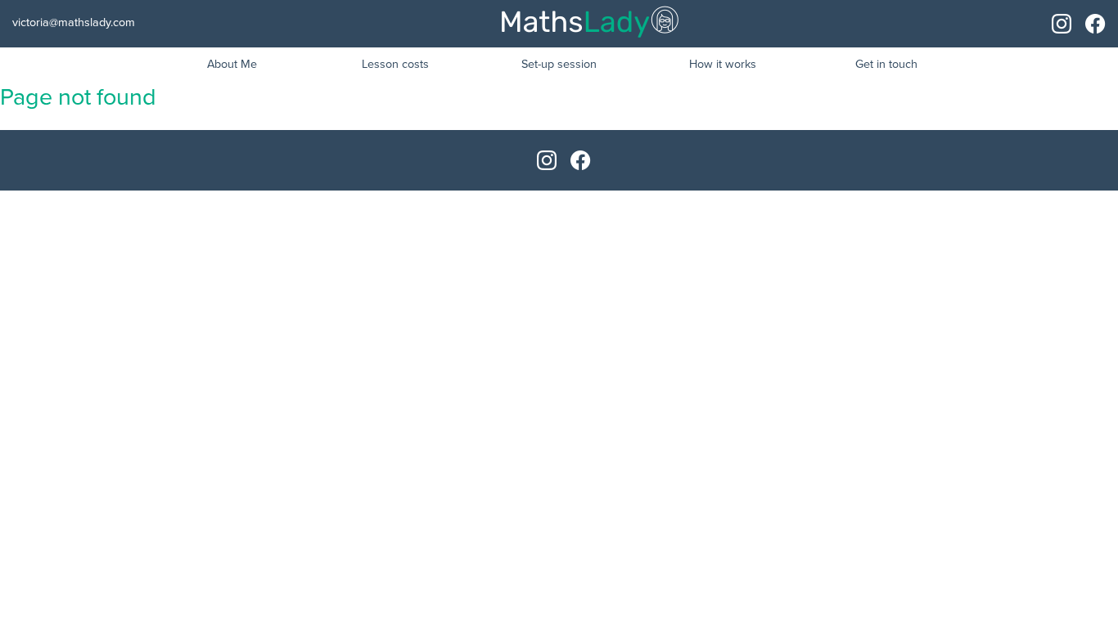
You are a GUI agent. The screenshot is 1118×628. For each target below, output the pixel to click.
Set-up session (559, 64)
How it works (722, 64)
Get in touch (886, 64)
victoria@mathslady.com (73, 22)
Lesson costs (395, 64)
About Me (232, 64)
